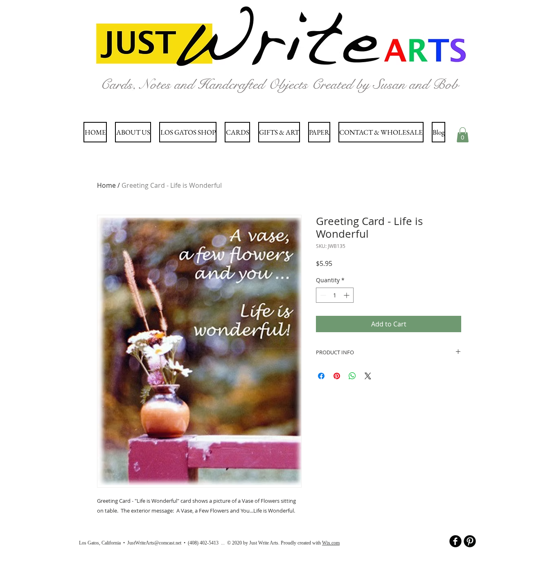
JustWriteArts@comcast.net (154, 543)
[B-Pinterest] (470, 541)
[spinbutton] (334, 295)
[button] (462, 134)
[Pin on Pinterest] (337, 376)
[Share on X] (368, 376)
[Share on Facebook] (321, 376)
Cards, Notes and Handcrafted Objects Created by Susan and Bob (279, 84)
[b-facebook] (455, 541)
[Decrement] (322, 295)
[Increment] (347, 295)
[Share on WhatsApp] (352, 376)
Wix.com (331, 543)
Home (106, 185)
